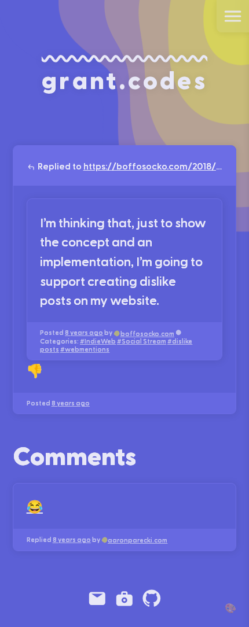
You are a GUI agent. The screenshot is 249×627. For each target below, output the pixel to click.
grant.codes (124, 79)
